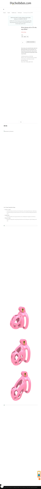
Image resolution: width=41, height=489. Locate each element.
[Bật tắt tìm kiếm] (37, 9)
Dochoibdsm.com (20, 3)
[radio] (22, 36)
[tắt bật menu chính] (3, 9)
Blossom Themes (26, 487)
